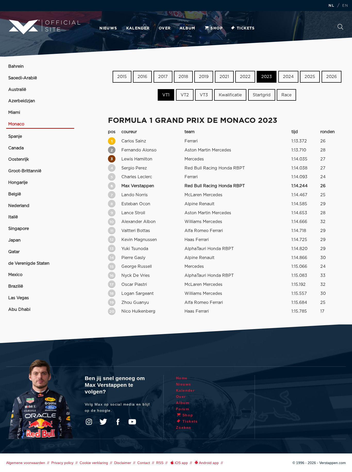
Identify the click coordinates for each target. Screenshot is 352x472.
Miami (14, 112)
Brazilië (15, 286)
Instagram (89, 422)
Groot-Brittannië (24, 171)
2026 (331, 77)
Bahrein (16, 66)
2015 (122, 77)
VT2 (185, 95)
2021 (224, 77)
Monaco (16, 124)
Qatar (14, 252)
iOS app (181, 463)
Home (182, 378)
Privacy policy (62, 463)
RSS (159, 463)
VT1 (166, 95)
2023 (266, 77)
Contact (143, 463)
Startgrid (262, 95)
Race (286, 95)
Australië (17, 90)
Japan (14, 240)
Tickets (246, 28)
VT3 (204, 95)
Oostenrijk (18, 159)
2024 (288, 77)
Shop (217, 28)
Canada (16, 148)
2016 (142, 77)
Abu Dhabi (19, 309)
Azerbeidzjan (21, 101)
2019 (203, 77)
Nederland (18, 206)
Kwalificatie (230, 95)
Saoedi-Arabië (22, 78)
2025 (310, 77)
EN (345, 5)
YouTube (132, 422)
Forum (182, 409)
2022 (245, 77)
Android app (209, 463)
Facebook (118, 422)
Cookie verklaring (94, 463)
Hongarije (18, 183)
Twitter (103, 422)
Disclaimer (122, 463)
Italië (13, 217)
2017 (163, 77)
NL (331, 5)
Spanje (15, 136)
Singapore (18, 229)
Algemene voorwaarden (25, 463)
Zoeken (340, 28)
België (14, 194)
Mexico (15, 275)
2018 (183, 77)
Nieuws (108, 28)
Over (165, 28)
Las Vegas (18, 298)
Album (187, 28)
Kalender (138, 28)
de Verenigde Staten (28, 263)
